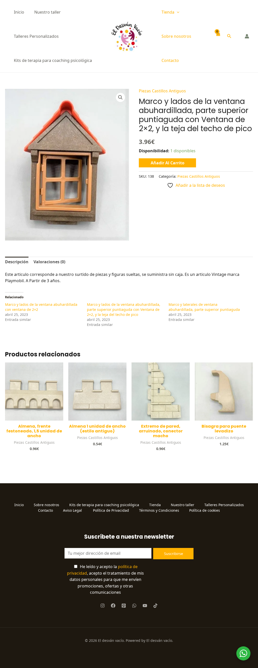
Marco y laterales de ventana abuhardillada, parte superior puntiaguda (204, 307)
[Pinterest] (123, 605)
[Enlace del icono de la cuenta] (247, 36)
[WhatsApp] (134, 605)
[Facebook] (113, 605)
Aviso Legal (73, 510)
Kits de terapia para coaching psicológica (53, 60)
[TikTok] (155, 605)
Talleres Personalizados (36, 36)
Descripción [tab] (16, 262)
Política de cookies (204, 510)
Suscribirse (173, 553)
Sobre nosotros (176, 36)
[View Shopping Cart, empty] (218, 36)
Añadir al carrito (167, 163)
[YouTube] (145, 605)
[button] (176, 12)
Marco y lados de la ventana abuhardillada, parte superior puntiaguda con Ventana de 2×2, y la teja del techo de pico (123, 309)
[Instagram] (102, 605)
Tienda (168, 12)
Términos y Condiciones (159, 510)
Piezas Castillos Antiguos (162, 91)
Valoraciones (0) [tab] (49, 262)
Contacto (170, 60)
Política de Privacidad (111, 510)
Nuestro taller (47, 12)
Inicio (19, 12)
